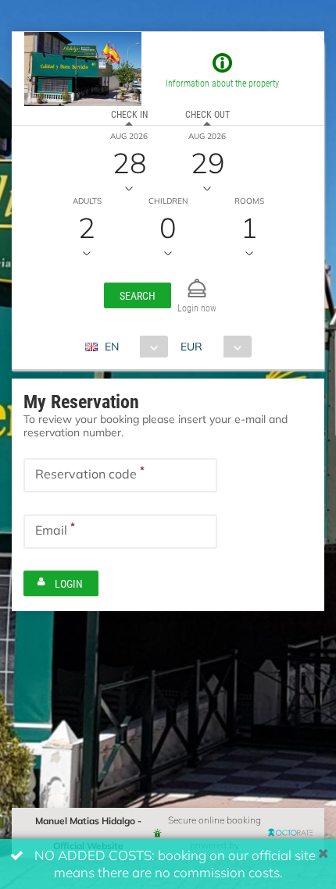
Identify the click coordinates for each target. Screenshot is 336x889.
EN (112, 346)
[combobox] (132, 346)
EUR (191, 346)
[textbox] (120, 475)
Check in (129, 114)
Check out (207, 114)
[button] (137, 295)
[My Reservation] (196, 281)
